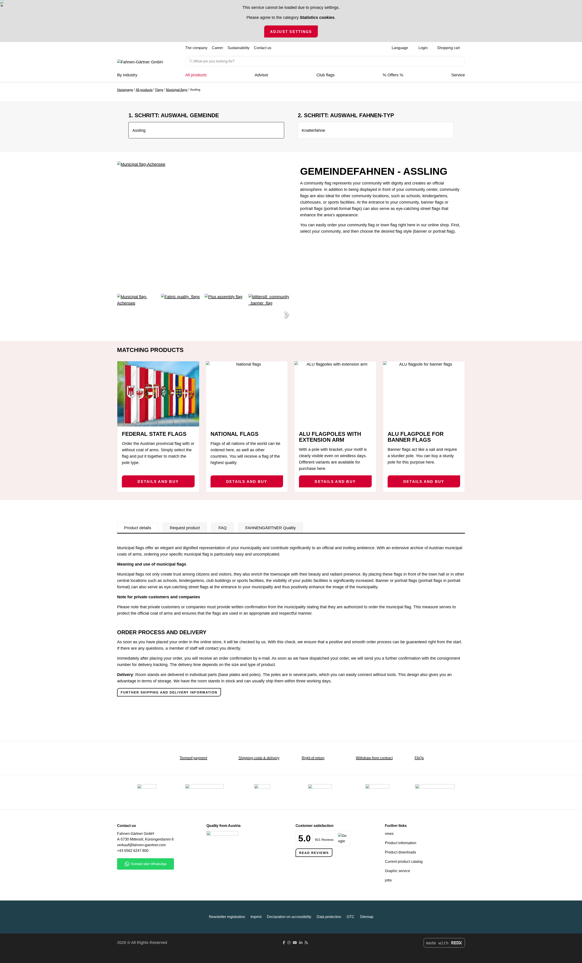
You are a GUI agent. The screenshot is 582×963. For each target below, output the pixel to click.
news (389, 834)
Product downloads (400, 852)
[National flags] (247, 394)
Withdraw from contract (374, 758)
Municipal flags (176, 89)
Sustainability (238, 48)
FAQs (419, 758)
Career (217, 48)
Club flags (325, 75)
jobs (388, 880)
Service (458, 75)
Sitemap (366, 917)
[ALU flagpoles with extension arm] (335, 394)
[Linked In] (300, 943)
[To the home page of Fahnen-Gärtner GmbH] (147, 62)
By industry (127, 75)
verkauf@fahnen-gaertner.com (141, 845)
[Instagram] (289, 943)
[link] (377, 792)
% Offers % (393, 75)
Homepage (125, 89)
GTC (350, 917)
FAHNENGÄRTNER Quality (270, 528)
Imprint (256, 917)
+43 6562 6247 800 (132, 851)
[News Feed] (306, 943)
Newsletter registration (227, 917)
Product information (400, 843)
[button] (286, 315)
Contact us (262, 48)
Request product (185, 528)
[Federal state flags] (158, 394)
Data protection (329, 917)
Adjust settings (291, 32)
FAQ (222, 528)
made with (438, 943)
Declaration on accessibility (289, 917)
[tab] (137, 528)
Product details (137, 528)
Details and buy (158, 481)
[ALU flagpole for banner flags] (424, 394)
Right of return (313, 758)
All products (196, 75)
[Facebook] (284, 943)
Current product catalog (404, 861)
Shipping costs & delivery (258, 758)
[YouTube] (295, 943)
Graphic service (397, 871)
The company (196, 48)
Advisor (261, 75)
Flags (159, 89)
